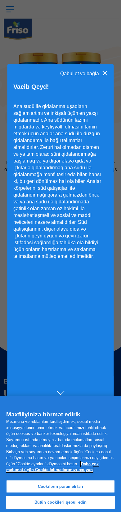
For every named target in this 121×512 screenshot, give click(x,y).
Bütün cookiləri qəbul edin (60, 502)
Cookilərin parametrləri (60, 486)
